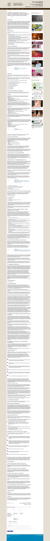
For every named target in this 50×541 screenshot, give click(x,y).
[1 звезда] (7, 503)
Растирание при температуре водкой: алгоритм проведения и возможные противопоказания (22, 250)
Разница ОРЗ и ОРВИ (18, 129)
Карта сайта (8, 536)
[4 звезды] (9, 503)
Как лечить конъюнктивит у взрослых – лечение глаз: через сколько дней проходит (37, 127)
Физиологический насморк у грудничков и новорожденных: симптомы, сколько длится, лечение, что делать (21, 181)
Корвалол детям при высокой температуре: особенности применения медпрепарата (37, 58)
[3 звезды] (8, 503)
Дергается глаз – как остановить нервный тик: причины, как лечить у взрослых (36, 108)
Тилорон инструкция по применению (16, 519)
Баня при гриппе (34, 40)
